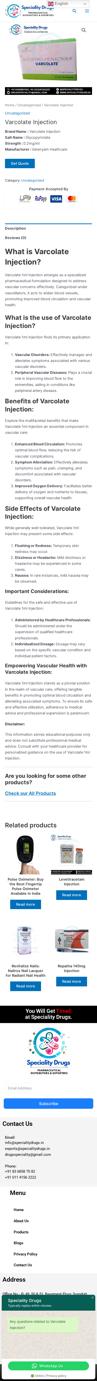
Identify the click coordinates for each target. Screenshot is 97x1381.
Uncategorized (29, 105)
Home (9, 105)
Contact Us (23, 1265)
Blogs (18, 1243)
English (61, 3)
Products (21, 1232)
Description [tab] (15, 228)
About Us (21, 1221)
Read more (25, 904)
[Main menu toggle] (87, 11)
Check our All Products (30, 793)
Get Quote (20, 163)
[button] (74, 11)
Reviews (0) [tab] (15, 238)
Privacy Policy (25, 1254)
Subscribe (48, 1103)
